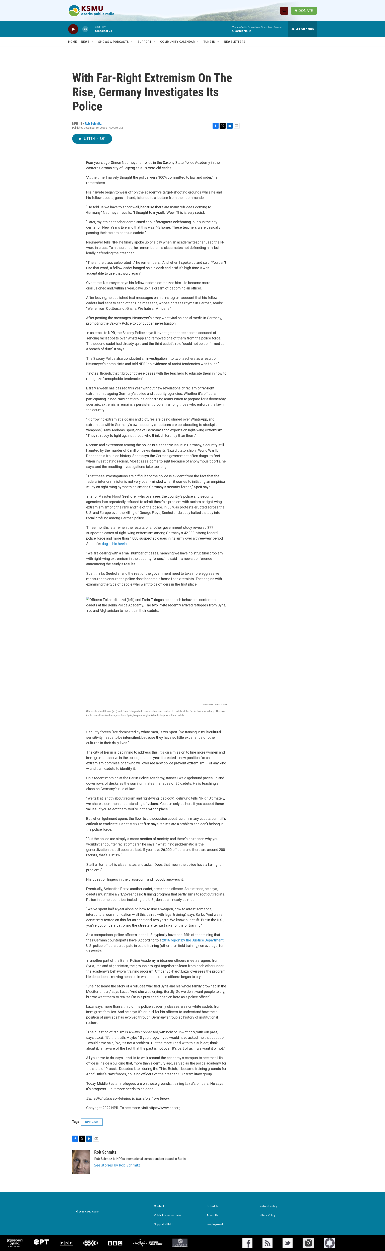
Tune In (209, 41)
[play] (73, 29)
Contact (159, 1206)
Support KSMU (163, 1224)
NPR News (91, 1122)
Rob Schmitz (93, 123)
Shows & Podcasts (113, 41)
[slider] (91, 29)
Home (72, 41)
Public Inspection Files (167, 1215)
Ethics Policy (267, 1215)
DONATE (305, 10)
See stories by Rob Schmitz (117, 1165)
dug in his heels (114, 544)
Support (145, 41)
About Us (212, 1215)
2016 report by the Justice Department (193, 940)
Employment (215, 1224)
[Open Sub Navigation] (92, 41)
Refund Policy (268, 1206)
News (85, 41)
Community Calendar (177, 41)
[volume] (85, 29)
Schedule (213, 1206)
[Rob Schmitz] (81, 1162)
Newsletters (234, 41)
